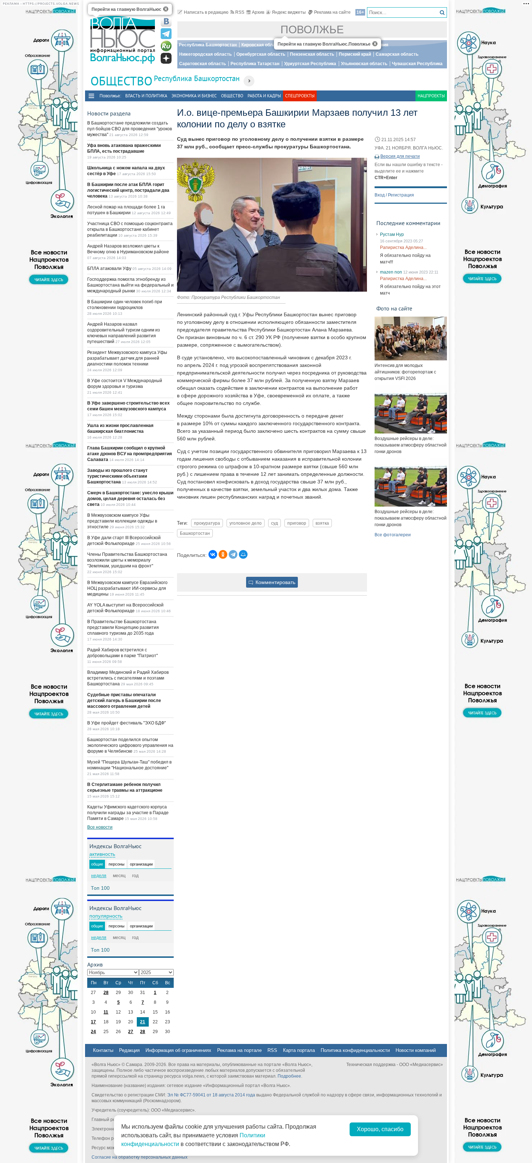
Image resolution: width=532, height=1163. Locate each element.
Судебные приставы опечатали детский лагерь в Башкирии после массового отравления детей (124, 700)
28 (106, 992)
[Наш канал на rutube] (166, 46)
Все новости (100, 827)
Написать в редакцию (206, 12)
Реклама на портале (239, 1050)
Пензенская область (312, 54)
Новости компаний (416, 1050)
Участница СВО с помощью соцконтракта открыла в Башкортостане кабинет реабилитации (130, 229)
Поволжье (312, 29)
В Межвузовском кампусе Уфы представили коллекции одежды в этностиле (122, 521)
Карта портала (299, 1050)
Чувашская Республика (417, 63)
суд (274, 523)
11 (106, 1012)
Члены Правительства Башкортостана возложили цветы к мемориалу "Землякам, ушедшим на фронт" (127, 560)
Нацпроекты (431, 95)
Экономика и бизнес (194, 95)
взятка (322, 523)
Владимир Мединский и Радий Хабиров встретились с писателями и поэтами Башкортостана (128, 678)
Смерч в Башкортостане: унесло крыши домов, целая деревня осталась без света (130, 498)
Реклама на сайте (332, 12)
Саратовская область (202, 63)
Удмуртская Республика (310, 63)
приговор (296, 523)
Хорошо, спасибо (380, 1129)
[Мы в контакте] (166, 21)
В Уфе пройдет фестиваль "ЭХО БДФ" (126, 723)
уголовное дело (245, 523)
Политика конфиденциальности (355, 1050)
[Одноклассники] (223, 554)
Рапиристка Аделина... (403, 247)
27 (130, 1031)
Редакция (129, 1050)
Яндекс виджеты (289, 12)
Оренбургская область (260, 54)
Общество (232, 95)
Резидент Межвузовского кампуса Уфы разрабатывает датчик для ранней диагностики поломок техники (127, 358)
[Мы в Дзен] (166, 58)
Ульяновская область (364, 63)
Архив (258, 12)
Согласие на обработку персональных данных (139, 1157)
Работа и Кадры (264, 95)
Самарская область (397, 54)
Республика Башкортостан (208, 44)
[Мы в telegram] (166, 33)
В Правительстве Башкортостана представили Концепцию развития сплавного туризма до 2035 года (123, 627)
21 (142, 1021)
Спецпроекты (299, 95)
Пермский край (355, 54)
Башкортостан (195, 533)
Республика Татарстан (255, 63)
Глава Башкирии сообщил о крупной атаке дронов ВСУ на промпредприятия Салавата (129, 453)
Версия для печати (400, 156)
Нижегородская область (205, 54)
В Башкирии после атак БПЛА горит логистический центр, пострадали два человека (128, 190)
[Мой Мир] (243, 554)
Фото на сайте (394, 308)
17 (93, 1021)
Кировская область (262, 44)
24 (93, 1031)
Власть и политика (146, 95)
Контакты (103, 1050)
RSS (239, 12)
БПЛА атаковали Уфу (109, 268)
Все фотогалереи (393, 534)
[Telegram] (233, 554)
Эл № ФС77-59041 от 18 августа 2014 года (211, 1095)
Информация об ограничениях (178, 1050)
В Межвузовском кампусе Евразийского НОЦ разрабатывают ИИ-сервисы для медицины (127, 588)
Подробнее (289, 1076)
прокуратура (207, 523)
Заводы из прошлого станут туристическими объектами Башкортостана (117, 476)
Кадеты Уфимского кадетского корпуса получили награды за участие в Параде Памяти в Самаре (128, 812)
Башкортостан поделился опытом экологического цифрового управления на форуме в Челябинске (130, 745)
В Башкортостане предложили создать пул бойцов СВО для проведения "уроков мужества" (129, 128)
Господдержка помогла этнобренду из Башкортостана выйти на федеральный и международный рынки (130, 285)
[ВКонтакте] (212, 554)
